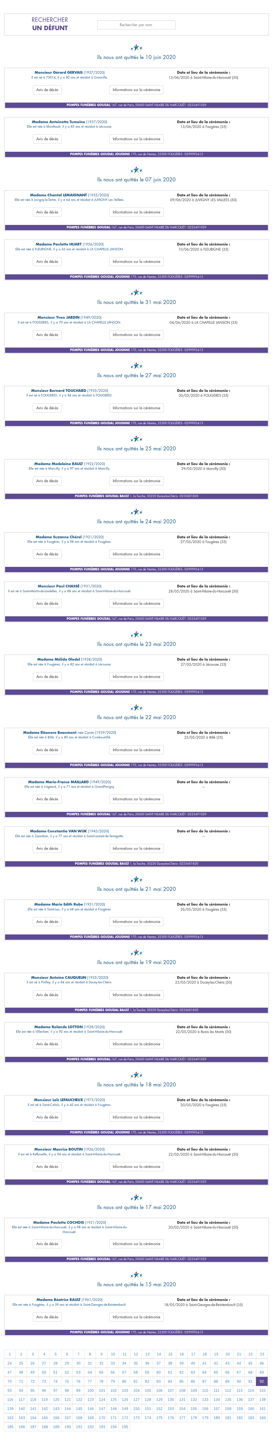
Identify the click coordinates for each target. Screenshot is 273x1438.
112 (228, 1390)
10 (113, 1354)
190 (68, 1427)
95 (32, 1390)
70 (9, 1381)
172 (125, 1418)
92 (262, 1381)
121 (68, 1399)
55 (101, 1372)
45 (250, 1363)
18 (205, 1354)
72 (32, 1381)
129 (159, 1399)
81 (136, 1381)
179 (205, 1418)
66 (227, 1372)
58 (136, 1372)
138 (262, 1399)
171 (113, 1418)
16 (182, 1354)
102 (113, 1390)
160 (251, 1408)
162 (10, 1418)
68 (250, 1372)
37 (158, 1363)
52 (67, 1372)
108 (182, 1390)
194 (113, 1427)
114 (251, 1390)
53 (78, 1372)
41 (204, 1363)
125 (113, 1399)
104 (136, 1390)
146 (90, 1408)
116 (10, 1399)
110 (205, 1390)
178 (194, 1418)
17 (193, 1354)
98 (67, 1390)
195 (125, 1427)
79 (113, 1381)
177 (182, 1418)
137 (251, 1399)
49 (32, 1372)
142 (45, 1408)
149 (125, 1408)
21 (239, 1354)
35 (136, 1363)
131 (182, 1399)
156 (205, 1408)
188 (45, 1427)
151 (148, 1408)
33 (113, 1363)
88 (216, 1381)
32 (101, 1363)
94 (21, 1390)
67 (239, 1372)
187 (33, 1427)
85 (181, 1381)
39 (181, 1363)
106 (159, 1390)
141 (33, 1408)
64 (204, 1372)
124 (102, 1399)
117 (22, 1399)
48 (21, 1372)
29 (67, 1363)
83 (158, 1381)
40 (193, 1363)
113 (239, 1390)
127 (136, 1399)
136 (239, 1399)
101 (102, 1390)
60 (158, 1372)
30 (78, 1363)
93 (9, 1390)
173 (136, 1418)
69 (262, 1372)
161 (262, 1408)
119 (45, 1399)
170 (102, 1418)
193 (102, 1427)
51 (55, 1372)
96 (44, 1390)
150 (136, 1408)
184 (262, 1418)
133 (205, 1399)
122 (79, 1399)
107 (171, 1390)
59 (147, 1372)
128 (148, 1399)
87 (204, 1381)
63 (193, 1372)
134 (217, 1399)
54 (90, 1372)
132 (194, 1399)
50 (44, 1372)
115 (262, 1390)
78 (101, 1381)
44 (239, 1363)
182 (239, 1418)
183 (251, 1418)
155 (194, 1408)
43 (227, 1363)
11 (125, 1354)
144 (68, 1408)
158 (228, 1408)
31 (90, 1363)
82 (147, 1381)
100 (90, 1390)
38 (170, 1363)
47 (9, 1372)
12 (136, 1354)
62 (181, 1372)
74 (55, 1381)
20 (228, 1354)
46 (262, 1363)
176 (171, 1418)
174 (148, 1418)
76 (78, 1381)
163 (22, 1418)
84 (170, 1381)
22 (250, 1354)
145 (79, 1408)
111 (216, 1390)
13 (147, 1354)
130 (171, 1399)
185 (10, 1427)
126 (125, 1399)
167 (68, 1418)
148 (113, 1408)
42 (216, 1363)
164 (33, 1418)
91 (250, 1381)
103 (125, 1390)
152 (159, 1408)
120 (56, 1399)
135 (228, 1399)
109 (194, 1390)
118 (33, 1399)
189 (56, 1427)
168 (79, 1418)
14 (159, 1354)
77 (90, 1381)
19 (216, 1354)
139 (10, 1408)
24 (9, 1363)
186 (22, 1427)
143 (56, 1408)
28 (55, 1363)
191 (79, 1427)
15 (170, 1354)
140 (22, 1408)
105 (148, 1390)
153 (171, 1408)
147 (102, 1408)
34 (124, 1363)
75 (67, 1381)
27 (44, 1363)
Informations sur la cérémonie (136, 90)
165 (45, 1418)
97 (55, 1390)
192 (90, 1427)
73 (44, 1381)
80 (124, 1381)
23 (262, 1354)
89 (227, 1381)
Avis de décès (47, 90)
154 (182, 1408)
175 (159, 1418)
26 (32, 1363)
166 (56, 1418)
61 (170, 1372)
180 (217, 1418)
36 (147, 1363)
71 (21, 1381)
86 (193, 1381)
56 (113, 1372)
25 (21, 1363)
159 (239, 1408)
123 (90, 1399)
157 (217, 1408)
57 (124, 1372)
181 (228, 1418)
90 (239, 1381)
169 (90, 1418)
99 (78, 1390)
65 (216, 1372)
